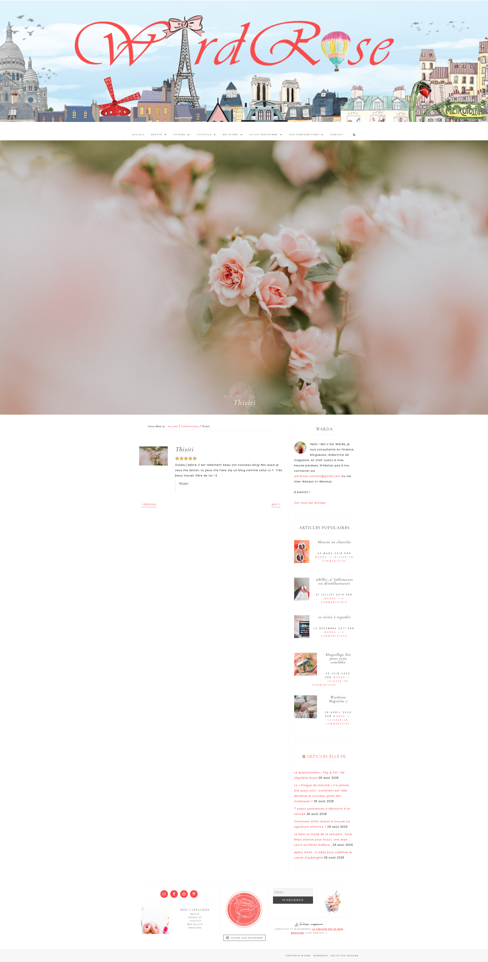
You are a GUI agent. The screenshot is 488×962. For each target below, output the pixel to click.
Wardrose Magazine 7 (338, 699)
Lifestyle (195, 921)
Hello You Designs (344, 955)
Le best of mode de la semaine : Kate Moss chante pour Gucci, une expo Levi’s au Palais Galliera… (323, 839)
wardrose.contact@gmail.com (317, 476)
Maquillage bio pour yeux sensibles (338, 658)
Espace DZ (195, 917)
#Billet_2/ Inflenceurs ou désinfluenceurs (334, 581)
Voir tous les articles (310, 503)
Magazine (195, 927)
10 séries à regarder (334, 617)
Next (275, 504)
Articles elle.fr (326, 756)
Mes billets (195, 924)
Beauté (195, 914)
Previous (150, 504)
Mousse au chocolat (334, 542)
